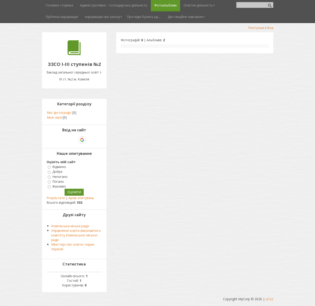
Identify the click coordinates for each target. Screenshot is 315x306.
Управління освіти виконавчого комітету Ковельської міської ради (76, 235)
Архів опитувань (81, 198)
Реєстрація (256, 28)
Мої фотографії (59, 112)
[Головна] (74, 54)
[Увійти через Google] (82, 140)
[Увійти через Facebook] (74, 139)
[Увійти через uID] (66, 139)
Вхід (270, 28)
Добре (57, 172)
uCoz (269, 299)
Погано (58, 181)
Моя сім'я (54, 117)
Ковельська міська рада (70, 226)
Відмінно (59, 167)
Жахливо (59, 186)
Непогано (60, 176)
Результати (56, 198)
